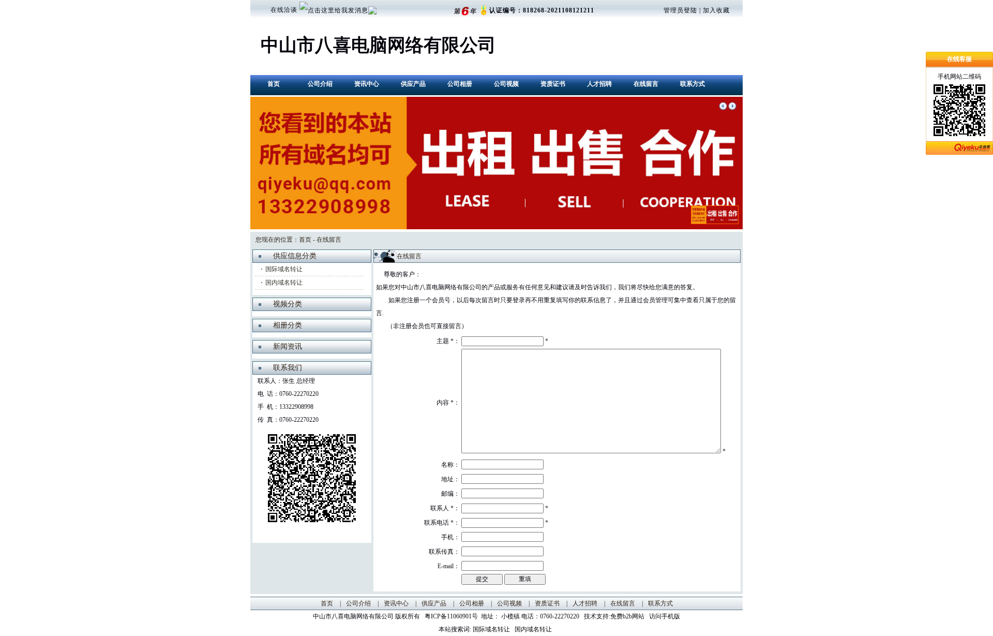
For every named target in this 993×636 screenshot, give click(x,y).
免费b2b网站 (627, 616)
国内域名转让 (284, 282)
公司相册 (459, 83)
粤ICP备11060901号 (453, 616)
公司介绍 (320, 83)
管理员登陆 (680, 10)
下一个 (732, 106)
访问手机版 (664, 616)
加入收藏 (716, 10)
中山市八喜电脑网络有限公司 (378, 45)
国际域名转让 (284, 269)
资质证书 (552, 83)
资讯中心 (366, 83)
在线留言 (646, 83)
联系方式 (692, 83)
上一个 (723, 106)
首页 (273, 83)
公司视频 (506, 83)
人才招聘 (599, 83)
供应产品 (413, 83)
